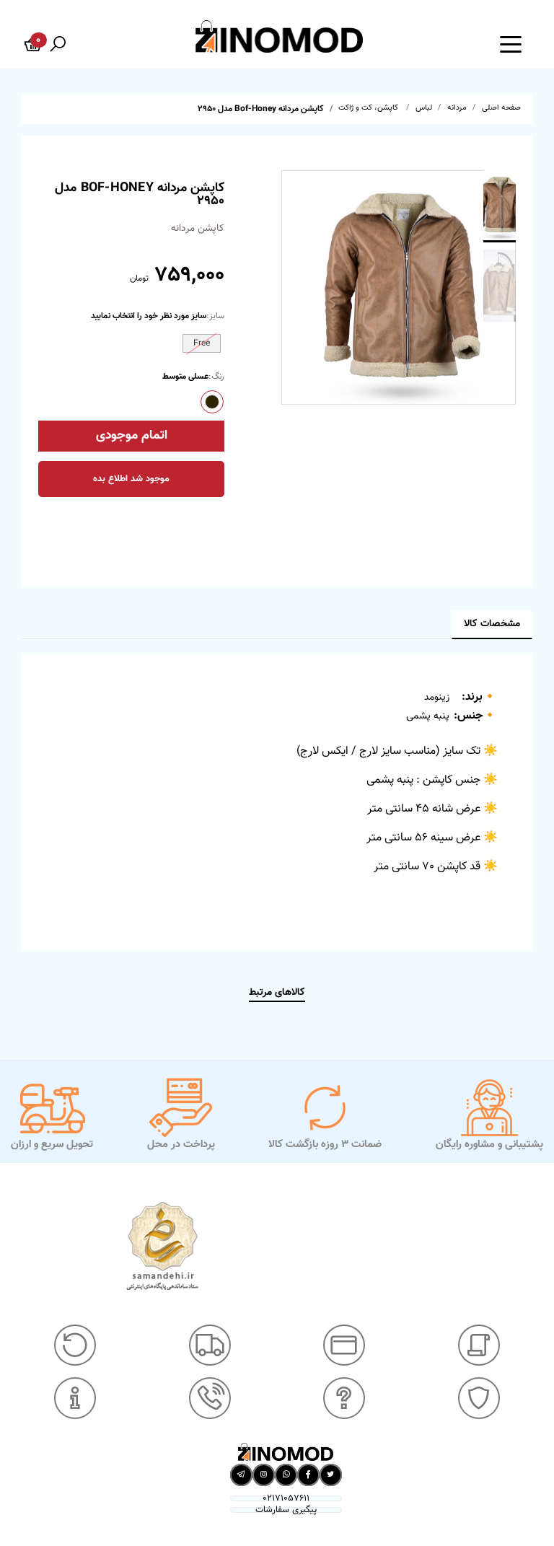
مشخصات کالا (492, 624)
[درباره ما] (75, 1398)
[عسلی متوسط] (212, 401)
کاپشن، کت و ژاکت (369, 108)
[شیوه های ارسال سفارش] (210, 1345)
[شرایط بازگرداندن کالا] (75, 1345)
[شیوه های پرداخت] (344, 1345)
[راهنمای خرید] (479, 1345)
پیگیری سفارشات (286, 1510)
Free (201, 343)
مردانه (457, 108)
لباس (424, 108)
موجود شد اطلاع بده (131, 479)
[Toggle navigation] (511, 43)
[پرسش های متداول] (344, 1398)
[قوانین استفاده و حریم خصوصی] (479, 1398)
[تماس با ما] (210, 1398)
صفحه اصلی (501, 108)
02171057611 (286, 1498)
